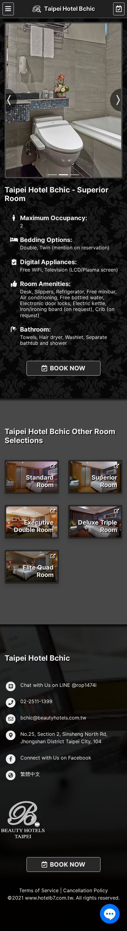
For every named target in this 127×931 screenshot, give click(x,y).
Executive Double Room (34, 526)
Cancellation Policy (85, 890)
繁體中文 (30, 774)
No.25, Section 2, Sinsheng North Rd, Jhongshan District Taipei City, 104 (63, 737)
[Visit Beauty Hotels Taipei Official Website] (63, 819)
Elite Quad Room (38, 571)
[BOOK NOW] (119, 8)
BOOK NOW (66, 368)
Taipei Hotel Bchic (69, 8)
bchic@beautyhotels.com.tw (53, 718)
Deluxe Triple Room (97, 526)
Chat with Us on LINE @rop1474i (58, 685)
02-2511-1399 (36, 701)
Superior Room (104, 481)
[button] (12, 100)
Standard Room (40, 481)
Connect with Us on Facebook (55, 758)
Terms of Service (39, 890)
